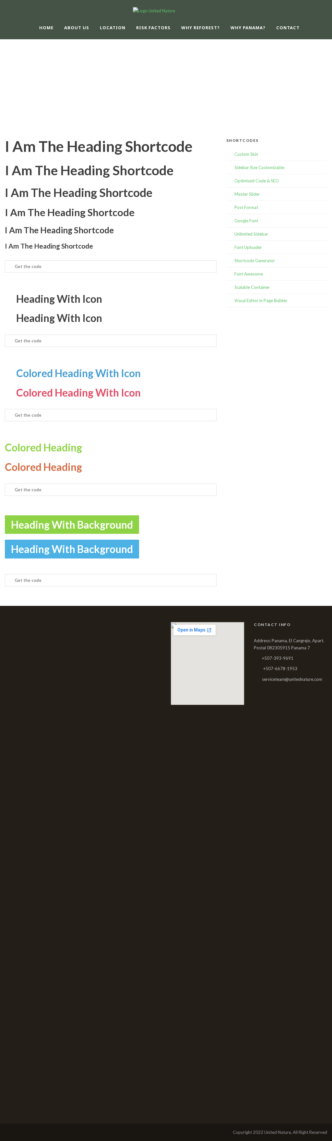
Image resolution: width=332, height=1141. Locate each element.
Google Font (246, 220)
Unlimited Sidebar (251, 234)
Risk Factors (153, 28)
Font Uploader (248, 247)
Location (112, 28)
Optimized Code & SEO (256, 180)
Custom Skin (246, 154)
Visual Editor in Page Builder (260, 300)
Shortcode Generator (254, 260)
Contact (288, 28)
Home (46, 28)
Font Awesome (248, 273)
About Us (76, 28)
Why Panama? (248, 28)
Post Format (246, 207)
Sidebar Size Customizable (259, 167)
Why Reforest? (200, 28)
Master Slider (247, 194)
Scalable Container (252, 287)
